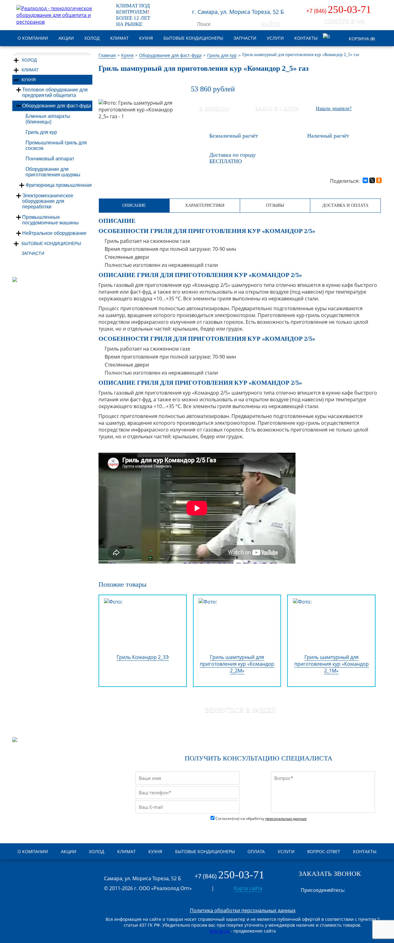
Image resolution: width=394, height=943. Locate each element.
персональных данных (286, 818)
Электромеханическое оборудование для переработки (47, 201)
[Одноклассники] (379, 180)
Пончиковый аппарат (50, 158)
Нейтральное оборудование (54, 233)
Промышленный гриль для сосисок (56, 145)
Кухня (29, 79)
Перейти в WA (344, 21)
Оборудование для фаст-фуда (56, 105)
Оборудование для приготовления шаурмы (53, 172)
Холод (29, 60)
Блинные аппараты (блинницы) (48, 119)
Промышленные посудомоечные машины (50, 220)
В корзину (214, 109)
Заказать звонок (330, 873)
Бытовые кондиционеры (51, 243)
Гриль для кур (41, 132)
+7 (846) (338, 10)
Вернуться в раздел (240, 710)
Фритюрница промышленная (59, 185)
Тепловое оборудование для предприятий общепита (55, 92)
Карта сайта (248, 888)
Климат (30, 69)
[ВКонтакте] (365, 180)
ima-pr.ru (219, 931)
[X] (372, 180)
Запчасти (33, 253)
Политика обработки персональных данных (243, 910)
